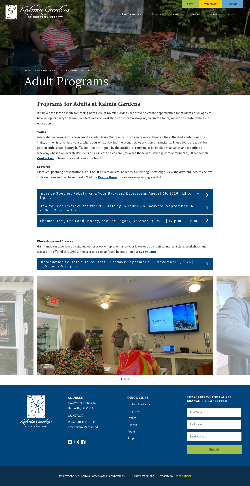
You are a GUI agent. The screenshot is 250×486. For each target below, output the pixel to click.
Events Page (107, 177)
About (213, 14)
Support (231, 14)
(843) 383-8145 (86, 422)
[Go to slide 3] (128, 379)
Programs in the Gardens (51, 70)
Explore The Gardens (129, 14)
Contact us (45, 158)
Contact (232, 3)
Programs (157, 14)
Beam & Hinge (182, 476)
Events (177, 14)
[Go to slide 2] (125, 379)
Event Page (147, 251)
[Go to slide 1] (122, 379)
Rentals (195, 14)
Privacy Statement (142, 476)
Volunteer (210, 3)
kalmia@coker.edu (87, 427)
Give (190, 3)
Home (28, 70)
